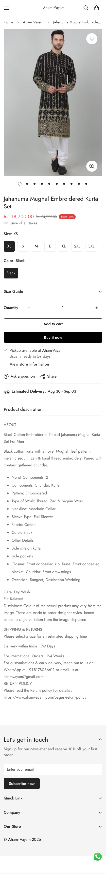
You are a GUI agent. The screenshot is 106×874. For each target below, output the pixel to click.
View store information (29, 364)
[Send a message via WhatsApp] (98, 856)
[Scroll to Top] (97, 848)
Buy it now (53, 337)
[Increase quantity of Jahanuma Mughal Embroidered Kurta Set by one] (96, 307)
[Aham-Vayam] (53, 8)
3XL (92, 247)
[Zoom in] (91, 166)
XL (65, 247)
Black (12, 274)
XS (11, 247)
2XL (78, 247)
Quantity (11, 307)
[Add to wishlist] (91, 38)
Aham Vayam (33, 22)
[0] (96, 8)
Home (8, 22)
